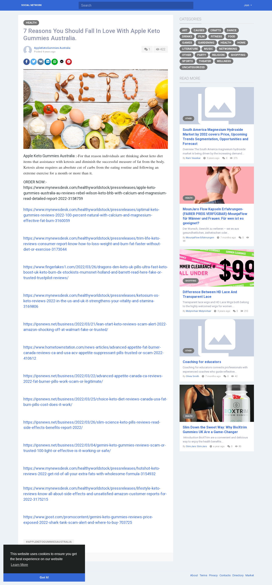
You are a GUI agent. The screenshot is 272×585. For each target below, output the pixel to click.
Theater (205, 61)
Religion (218, 55)
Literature (190, 48)
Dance (231, 30)
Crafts (215, 30)
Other (186, 55)
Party (201, 55)
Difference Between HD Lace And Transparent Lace (210, 294)
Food (231, 36)
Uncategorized (193, 67)
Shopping (238, 55)
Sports (187, 61)
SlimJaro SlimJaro (196, 446)
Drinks (187, 36)
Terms (204, 575)
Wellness (224, 61)
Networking (228, 48)
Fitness (216, 36)
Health (31, 22)
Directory (238, 575)
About (194, 575)
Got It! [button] (44, 577)
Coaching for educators (202, 362)
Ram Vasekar (193, 158)
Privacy (213, 575)
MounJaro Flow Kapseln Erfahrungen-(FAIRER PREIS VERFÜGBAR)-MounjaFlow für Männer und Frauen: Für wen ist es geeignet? (215, 216)
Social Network (31, 5)
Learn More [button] (19, 565)
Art (184, 30)
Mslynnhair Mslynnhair (198, 311)
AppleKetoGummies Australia (52, 47)
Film (201, 36)
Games (187, 42)
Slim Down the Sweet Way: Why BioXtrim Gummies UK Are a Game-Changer (215, 429)
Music (208, 48)
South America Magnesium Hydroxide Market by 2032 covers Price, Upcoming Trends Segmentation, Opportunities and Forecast (215, 137)
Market (249, 575)
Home (241, 42)
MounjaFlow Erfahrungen (200, 237)
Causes (199, 30)
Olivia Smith (192, 376)
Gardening (206, 42)
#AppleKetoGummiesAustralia (49, 541)
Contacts (225, 575)
